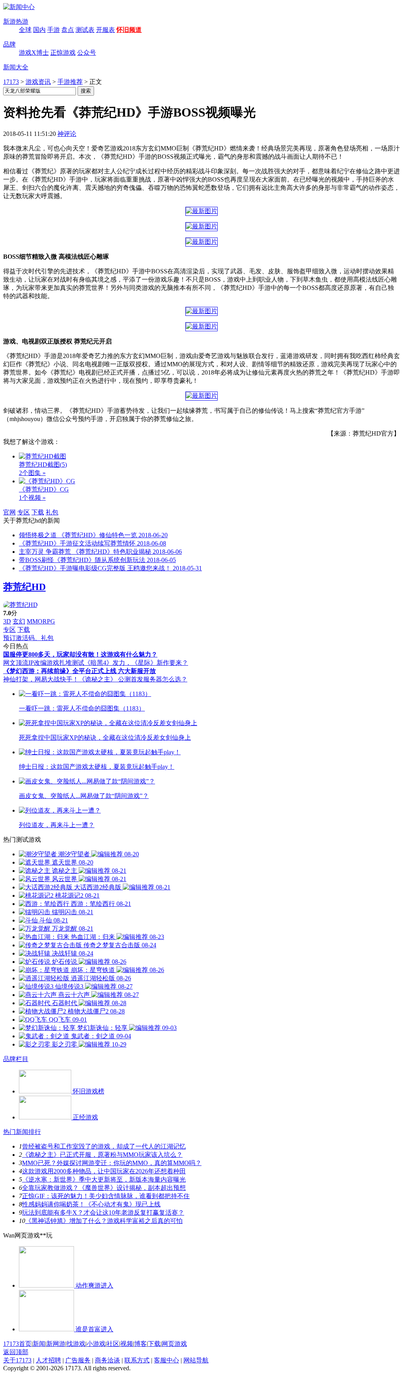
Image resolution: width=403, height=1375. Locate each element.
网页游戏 (174, 1343)
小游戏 (96, 1343)
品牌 (9, 44)
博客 (140, 1343)
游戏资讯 (38, 81)
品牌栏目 (15, 1059)
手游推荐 (70, 81)
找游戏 (76, 1343)
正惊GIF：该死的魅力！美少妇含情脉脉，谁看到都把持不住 (106, 1196)
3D (7, 621)
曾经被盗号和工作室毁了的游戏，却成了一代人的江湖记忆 (104, 1146)
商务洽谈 (107, 1360)
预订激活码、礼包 (28, 638)
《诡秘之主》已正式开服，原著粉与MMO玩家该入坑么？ (102, 1154)
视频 (126, 1343)
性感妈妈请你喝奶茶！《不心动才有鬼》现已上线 (91, 1204)
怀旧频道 (129, 29)
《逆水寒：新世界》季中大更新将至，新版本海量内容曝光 (104, 1179)
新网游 (55, 1343)
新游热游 (15, 21)
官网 (9, 512)
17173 (11, 81)
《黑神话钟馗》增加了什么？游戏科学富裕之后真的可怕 (104, 1220)
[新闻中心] (19, 7)
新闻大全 (15, 67)
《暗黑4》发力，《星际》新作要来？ (136, 662)
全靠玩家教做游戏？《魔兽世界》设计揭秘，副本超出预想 (104, 1187)
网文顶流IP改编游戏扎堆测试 (43, 662)
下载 (37, 512)
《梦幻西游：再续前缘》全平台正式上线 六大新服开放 (79, 671)
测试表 (85, 29)
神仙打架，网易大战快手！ (41, 679)
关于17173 (17, 1360)
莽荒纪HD (24, 587)
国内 (39, 29)
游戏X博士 (34, 52)
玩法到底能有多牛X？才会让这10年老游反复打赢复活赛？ (103, 1212)
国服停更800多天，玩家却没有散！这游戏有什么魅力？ (80, 654)
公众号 (86, 52)
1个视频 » (32, 497)
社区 (113, 1343)
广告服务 (78, 1360)
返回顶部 (15, 1352)
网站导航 (196, 1360)
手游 (53, 29)
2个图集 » (32, 472)
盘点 (67, 29)
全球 (25, 29)
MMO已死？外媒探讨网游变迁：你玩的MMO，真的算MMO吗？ (112, 1163)
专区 (23, 512)
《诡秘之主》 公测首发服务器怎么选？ (133, 679)
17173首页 (17, 1343)
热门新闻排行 (22, 1131)
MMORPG (41, 621)
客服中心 (166, 1360)
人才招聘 (48, 1360)
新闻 (39, 1343)
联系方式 (137, 1360)
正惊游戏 (63, 52)
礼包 (52, 512)
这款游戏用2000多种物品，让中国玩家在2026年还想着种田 (104, 1171)
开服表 (105, 29)
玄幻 (19, 621)
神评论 (66, 133)
